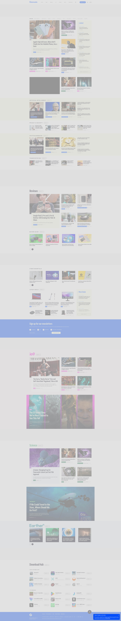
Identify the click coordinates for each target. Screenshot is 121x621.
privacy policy (107, 617)
